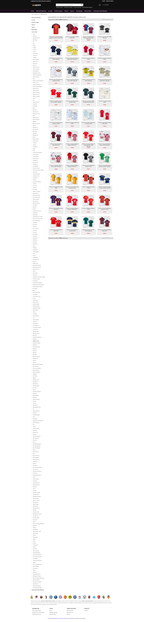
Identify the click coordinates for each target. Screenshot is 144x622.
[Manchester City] (84, 597)
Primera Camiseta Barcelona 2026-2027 (56, 209)
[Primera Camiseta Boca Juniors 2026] (72, 221)
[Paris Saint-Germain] (55, 597)
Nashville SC (35, 358)
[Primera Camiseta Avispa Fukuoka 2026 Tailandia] (104, 179)
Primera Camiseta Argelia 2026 (105, 101)
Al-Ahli (33, 51)
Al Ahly (34, 45)
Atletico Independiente (37, 86)
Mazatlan (34, 339)
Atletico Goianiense (36, 84)
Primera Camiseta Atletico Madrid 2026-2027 (72, 166)
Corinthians (35, 177)
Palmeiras (34, 393)
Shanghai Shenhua (36, 496)
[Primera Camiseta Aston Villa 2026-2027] (56, 136)
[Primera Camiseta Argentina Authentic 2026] (88, 114)
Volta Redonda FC (36, 574)
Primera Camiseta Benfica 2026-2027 (56, 230)
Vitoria (33, 570)
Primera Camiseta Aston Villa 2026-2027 (56, 144)
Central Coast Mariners (37, 152)
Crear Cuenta (109, 1)
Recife (33, 442)
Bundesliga (79, 11)
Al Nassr (34, 49)
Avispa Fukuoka (35, 102)
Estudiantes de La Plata (37, 216)
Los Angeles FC (35, 325)
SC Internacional (36, 482)
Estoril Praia (35, 212)
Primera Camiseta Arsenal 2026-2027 (104, 123)
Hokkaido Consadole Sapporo (38, 276)
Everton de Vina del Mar (37, 218)
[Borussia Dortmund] (70, 597)
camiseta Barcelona (77, 7)
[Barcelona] (41, 597)
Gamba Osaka (35, 251)
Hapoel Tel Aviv (35, 269)
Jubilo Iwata (35, 300)
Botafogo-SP (35, 135)
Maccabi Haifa (35, 331)
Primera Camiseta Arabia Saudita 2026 (72, 101)
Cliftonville (34, 164)
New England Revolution (37, 364)
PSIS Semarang (35, 422)
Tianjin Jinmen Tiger (36, 531)
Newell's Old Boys (36, 372)
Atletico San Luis (36, 94)
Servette (34, 490)
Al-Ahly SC (34, 55)
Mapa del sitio (70, 612)
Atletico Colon (35, 82)
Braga (33, 137)
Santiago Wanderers (36, 475)
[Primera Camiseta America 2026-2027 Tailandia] (104, 71)
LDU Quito (34, 313)
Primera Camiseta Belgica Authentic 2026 (104, 209)
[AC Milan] (89, 597)
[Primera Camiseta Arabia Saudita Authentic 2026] (88, 93)
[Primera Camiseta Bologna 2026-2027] (104, 221)
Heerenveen (35, 273)
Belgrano (34, 121)
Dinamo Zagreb (35, 199)
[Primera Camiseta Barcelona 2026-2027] (56, 200)
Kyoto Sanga (35, 310)
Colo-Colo (34, 172)
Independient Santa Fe (37, 282)
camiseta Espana (59, 7)
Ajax (33, 43)
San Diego (34, 465)
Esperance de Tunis (36, 210)
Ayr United (34, 104)
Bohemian (34, 131)
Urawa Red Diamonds (37, 560)
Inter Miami (34, 288)
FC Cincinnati (35, 228)
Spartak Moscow (36, 508)
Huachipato (35, 280)
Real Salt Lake (35, 438)
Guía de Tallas (53, 614)
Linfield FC (34, 321)
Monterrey (34, 348)
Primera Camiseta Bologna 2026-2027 (104, 230)
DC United (34, 189)
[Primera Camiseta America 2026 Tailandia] (88, 71)
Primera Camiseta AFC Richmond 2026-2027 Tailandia (88, 38)
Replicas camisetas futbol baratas (62, 618)
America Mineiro (35, 69)
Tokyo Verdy (35, 537)
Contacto (86, 610)
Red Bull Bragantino (36, 444)
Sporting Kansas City (36, 513)
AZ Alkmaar (34, 106)
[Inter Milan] (75, 597)
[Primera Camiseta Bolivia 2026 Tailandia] (88, 221)
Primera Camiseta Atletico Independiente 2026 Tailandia (88, 145)
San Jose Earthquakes (37, 467)
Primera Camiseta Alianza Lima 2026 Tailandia (72, 80)
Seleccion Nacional (41, 11)
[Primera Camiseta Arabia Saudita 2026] (72, 93)
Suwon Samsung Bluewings (38, 523)
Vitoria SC (34, 572)
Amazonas (34, 63)
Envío (51, 610)
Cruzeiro (34, 187)
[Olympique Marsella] (94, 597)
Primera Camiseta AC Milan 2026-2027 (72, 37)
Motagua (34, 352)
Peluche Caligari (36, 399)
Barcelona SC (35, 111)
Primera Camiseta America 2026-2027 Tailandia (104, 80)
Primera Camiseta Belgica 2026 (88, 209)
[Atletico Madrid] (36, 597)
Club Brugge (35, 166)
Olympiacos (35, 381)
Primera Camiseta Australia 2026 (56, 187)
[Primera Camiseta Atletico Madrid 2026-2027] (72, 157)
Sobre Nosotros (70, 610)
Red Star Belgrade (36, 447)
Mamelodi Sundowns (36, 337)
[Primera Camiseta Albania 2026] (88, 50)
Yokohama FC (35, 583)
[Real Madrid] (31, 597)
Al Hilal (34, 47)
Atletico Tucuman (36, 96)
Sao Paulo (34, 480)
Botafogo (34, 133)
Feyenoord (34, 236)
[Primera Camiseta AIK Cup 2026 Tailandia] (56, 50)
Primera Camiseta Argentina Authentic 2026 (88, 123)
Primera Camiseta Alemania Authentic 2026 (56, 80)
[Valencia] (108, 597)
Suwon (34, 521)
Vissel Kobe (35, 568)
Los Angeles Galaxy (36, 327)
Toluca (33, 541)
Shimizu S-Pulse (36, 500)
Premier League (58, 11)
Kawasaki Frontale (36, 308)
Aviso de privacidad (36, 610)
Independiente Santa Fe (37, 286)
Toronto (34, 543)
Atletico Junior (35, 88)
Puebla (34, 426)
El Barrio (34, 207)
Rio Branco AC (35, 451)
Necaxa (34, 362)
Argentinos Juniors (36, 73)
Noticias (68, 614)
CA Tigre (34, 142)
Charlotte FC (35, 160)
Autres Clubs (88, 11)
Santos (34, 477)
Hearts (33, 271)
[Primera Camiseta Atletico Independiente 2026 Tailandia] (88, 136)
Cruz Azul (34, 185)
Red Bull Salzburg (36, 445)
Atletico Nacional (36, 92)
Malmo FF (34, 335)
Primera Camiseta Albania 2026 (88, 59)
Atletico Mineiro (35, 90)
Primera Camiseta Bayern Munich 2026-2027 (72, 209)
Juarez (34, 298)
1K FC (33, 34)
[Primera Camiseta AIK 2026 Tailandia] (104, 28)
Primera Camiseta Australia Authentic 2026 (72, 187)
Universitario (35, 558)
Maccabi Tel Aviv (36, 333)
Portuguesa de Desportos (37, 420)
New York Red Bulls (36, 368)
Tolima (33, 539)
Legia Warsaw (35, 315)
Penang (34, 401)
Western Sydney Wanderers (38, 578)
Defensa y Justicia (36, 191)
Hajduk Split (35, 263)
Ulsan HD (34, 548)
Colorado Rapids (36, 174)
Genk (33, 253)
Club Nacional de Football (37, 170)
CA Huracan (35, 141)
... (110, 19)
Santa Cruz (34, 473)
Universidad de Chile (36, 556)
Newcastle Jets (35, 370)
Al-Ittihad (34, 57)
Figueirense (35, 238)
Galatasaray (35, 249)
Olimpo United (35, 379)
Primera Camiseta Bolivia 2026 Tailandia (88, 230)
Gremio (34, 255)
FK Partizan (35, 240)
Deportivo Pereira (36, 195)
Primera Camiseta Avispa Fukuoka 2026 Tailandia (105, 187)
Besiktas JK (35, 127)
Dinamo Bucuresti (36, 197)
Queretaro (34, 430)
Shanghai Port (35, 494)
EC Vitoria (34, 205)
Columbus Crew (35, 175)
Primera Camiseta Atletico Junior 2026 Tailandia (105, 144)
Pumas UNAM (35, 428)
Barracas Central (36, 113)
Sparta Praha (35, 506)
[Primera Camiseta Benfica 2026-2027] (56, 221)
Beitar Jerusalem (36, 119)
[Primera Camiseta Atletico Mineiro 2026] (88, 157)
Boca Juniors (35, 129)
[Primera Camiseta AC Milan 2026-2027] (72, 28)
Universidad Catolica (36, 554)
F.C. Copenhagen (36, 220)
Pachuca (34, 387)
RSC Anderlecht (35, 459)
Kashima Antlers (35, 304)
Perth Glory (34, 405)
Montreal (34, 350)
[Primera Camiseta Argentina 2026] (72, 114)
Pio (33, 409)
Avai (33, 100)
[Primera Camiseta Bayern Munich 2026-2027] (72, 200)
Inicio (32, 11)
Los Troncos (35, 329)
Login (103, 1)
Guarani (34, 261)
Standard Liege (35, 517)
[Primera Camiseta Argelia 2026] (104, 93)
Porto (33, 416)
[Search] (82, 5)
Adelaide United (35, 38)
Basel (33, 115)
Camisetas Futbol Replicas (100, 11)
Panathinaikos (35, 395)
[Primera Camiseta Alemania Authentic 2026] (56, 71)
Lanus (33, 311)
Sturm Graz (34, 519)
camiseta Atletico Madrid (87, 7)
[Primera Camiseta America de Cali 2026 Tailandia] (56, 93)
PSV (33, 424)
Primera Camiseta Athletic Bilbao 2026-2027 (72, 144)
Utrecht (34, 562)
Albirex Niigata (35, 59)
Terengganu (35, 529)
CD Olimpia (35, 146)
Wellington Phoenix (36, 576)
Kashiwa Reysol (35, 306)
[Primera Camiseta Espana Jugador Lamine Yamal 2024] (56, 28)
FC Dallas (34, 230)
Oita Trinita (34, 376)
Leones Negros (35, 319)
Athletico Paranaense (37, 74)
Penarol (34, 403)
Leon (33, 317)
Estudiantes (35, 214)
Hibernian (34, 275)
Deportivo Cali (35, 193)
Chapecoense (35, 158)
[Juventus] (46, 597)
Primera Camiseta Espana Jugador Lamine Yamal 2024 (56, 37)
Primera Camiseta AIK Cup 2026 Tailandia (56, 59)
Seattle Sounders (36, 484)
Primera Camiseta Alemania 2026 (104, 59)
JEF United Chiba (36, 292)
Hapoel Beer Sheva (36, 267)
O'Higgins (34, 374)
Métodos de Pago (53, 612)
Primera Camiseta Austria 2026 (88, 187)
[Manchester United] (65, 597)
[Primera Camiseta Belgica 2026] (88, 200)
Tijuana (34, 535)
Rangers (34, 434)
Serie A (66, 11)
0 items (103, 4)
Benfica (34, 125)
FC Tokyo (34, 232)
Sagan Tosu (35, 461)
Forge (33, 245)
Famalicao (34, 222)
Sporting (34, 510)
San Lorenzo (35, 469)
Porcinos (34, 412)
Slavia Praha (35, 502)
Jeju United (34, 294)
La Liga (50, 11)
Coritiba (34, 179)
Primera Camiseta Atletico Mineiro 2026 (88, 166)
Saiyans (34, 463)
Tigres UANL (35, 533)
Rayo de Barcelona (36, 436)
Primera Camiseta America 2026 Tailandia (88, 80)
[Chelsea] (51, 597)
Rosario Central (35, 455)
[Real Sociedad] (103, 597)
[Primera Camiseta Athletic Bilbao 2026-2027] (72, 136)
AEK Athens (35, 39)
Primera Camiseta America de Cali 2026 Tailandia (56, 101)
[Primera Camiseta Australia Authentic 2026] (72, 179)
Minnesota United (36, 346)
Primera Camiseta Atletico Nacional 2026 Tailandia (105, 166)
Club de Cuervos (36, 168)
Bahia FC (34, 109)
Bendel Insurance (36, 123)
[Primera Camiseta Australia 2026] (56, 179)
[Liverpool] (79, 597)
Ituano (33, 290)
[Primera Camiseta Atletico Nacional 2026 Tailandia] (104, 157)
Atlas (33, 78)
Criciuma (34, 183)
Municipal (34, 354)
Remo (33, 449)
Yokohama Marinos (36, 585)
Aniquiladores (35, 71)
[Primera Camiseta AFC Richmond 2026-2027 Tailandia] (88, 28)
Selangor (34, 486)
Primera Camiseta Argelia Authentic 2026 (56, 123)
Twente (34, 547)
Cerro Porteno (35, 156)
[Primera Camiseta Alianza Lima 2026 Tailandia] (72, 71)
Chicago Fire (35, 162)
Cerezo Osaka (35, 154)
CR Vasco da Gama (36, 181)
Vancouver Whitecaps (37, 564)
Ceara (33, 148)
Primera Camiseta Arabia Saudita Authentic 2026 (88, 101)
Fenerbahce (35, 234)
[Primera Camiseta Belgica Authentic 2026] (104, 200)
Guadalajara (35, 257)
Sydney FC (34, 525)
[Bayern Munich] (60, 597)
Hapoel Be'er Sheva (36, 265)
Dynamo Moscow (36, 203)
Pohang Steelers (36, 411)
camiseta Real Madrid (68, 7)
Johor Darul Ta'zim (36, 296)
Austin (33, 98)
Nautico (34, 360)
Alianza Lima (35, 61)
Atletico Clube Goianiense (37, 80)
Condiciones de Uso (36, 614)
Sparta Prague (35, 504)
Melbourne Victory (36, 343)
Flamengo (34, 242)
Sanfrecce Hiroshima (36, 471)
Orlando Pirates (35, 385)
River (33, 453)
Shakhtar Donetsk (36, 492)
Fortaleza (34, 247)
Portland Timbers (36, 414)
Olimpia (34, 378)
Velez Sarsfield (35, 566)
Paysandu (34, 397)
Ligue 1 (72, 11)
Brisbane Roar (35, 139)
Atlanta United (35, 76)
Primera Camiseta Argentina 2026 (72, 123)
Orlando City (35, 383)
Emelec (34, 209)
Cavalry (34, 144)
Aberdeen (34, 36)
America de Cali (35, 67)
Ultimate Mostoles (36, 552)
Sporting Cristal (35, 512)
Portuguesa (35, 418)
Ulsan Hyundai (35, 550)
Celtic (33, 150)
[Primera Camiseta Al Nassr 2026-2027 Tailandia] (72, 50)
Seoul (33, 488)
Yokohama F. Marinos (37, 581)
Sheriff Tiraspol (35, 498)
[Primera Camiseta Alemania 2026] (104, 50)
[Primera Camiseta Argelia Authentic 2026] (56, 114)
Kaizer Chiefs (35, 302)
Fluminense (35, 243)
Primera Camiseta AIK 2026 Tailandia (104, 37)
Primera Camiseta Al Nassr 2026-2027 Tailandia (72, 59)
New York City (35, 366)
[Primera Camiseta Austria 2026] (88, 179)
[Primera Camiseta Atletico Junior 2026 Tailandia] (104, 136)
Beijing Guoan (35, 117)
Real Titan (34, 440)
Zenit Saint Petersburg (37, 587)
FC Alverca (34, 224)
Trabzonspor (35, 545)
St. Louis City (35, 515)
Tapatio (34, 527)
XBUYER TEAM (35, 580)
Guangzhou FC (35, 259)
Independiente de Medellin (38, 284)
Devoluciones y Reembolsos (38, 612)
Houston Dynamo (36, 278)
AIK (33, 41)
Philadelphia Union (36, 407)
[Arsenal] (99, 597)
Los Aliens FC (35, 323)
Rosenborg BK (35, 457)
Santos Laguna (35, 479)
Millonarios (34, 344)
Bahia (33, 107)
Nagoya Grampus (36, 356)
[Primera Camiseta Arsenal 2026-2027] (104, 114)
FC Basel (34, 226)
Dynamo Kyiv (35, 201)
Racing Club (35, 432)
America (34, 65)
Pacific (33, 389)
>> (112, 19)
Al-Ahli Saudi (35, 53)
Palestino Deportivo (36, 391)
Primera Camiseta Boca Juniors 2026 (72, 230)
